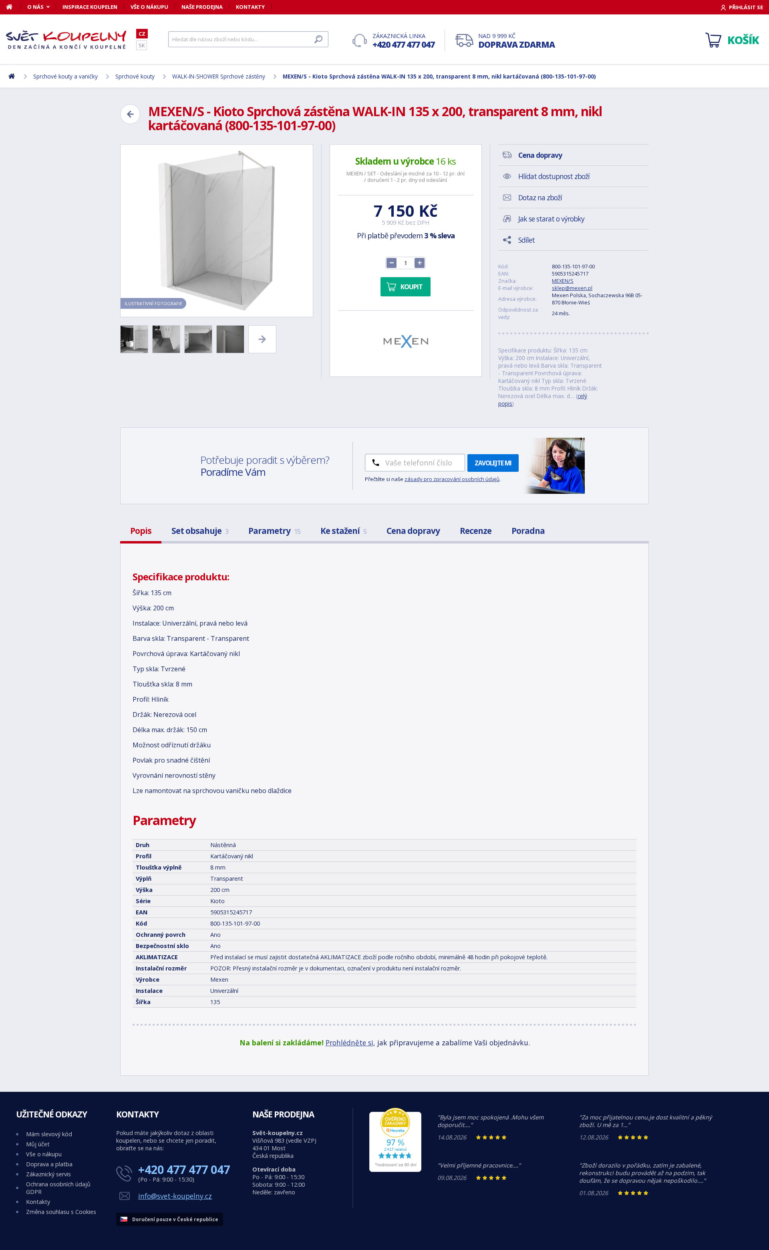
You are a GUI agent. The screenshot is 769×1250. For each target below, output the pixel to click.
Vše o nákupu (149, 6)
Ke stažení (343, 530)
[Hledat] (318, 39)
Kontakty (250, 6)
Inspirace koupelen (89, 6)
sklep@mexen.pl (572, 288)
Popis (140, 530)
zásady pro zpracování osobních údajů (452, 479)
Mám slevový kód (49, 1134)
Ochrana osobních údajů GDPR (58, 1188)
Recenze (475, 530)
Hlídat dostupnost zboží (554, 176)
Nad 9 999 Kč (516, 41)
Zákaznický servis (48, 1174)
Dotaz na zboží (540, 197)
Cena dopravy (413, 530)
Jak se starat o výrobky (551, 218)
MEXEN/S (563, 280)
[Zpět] (130, 114)
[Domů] (13, 7)
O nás (35, 6)
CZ (142, 33)
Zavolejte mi (493, 463)
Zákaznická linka (403, 41)
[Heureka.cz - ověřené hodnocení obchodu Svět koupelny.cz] (395, 1170)
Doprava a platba (49, 1164)
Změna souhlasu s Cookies (61, 1212)
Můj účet (38, 1144)
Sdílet (526, 240)
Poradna (528, 530)
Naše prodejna (202, 6)
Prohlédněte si (349, 1042)
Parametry (274, 530)
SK (142, 45)
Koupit (412, 286)
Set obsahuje (199, 530)
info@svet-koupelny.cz (175, 1196)
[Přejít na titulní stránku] (66, 40)
